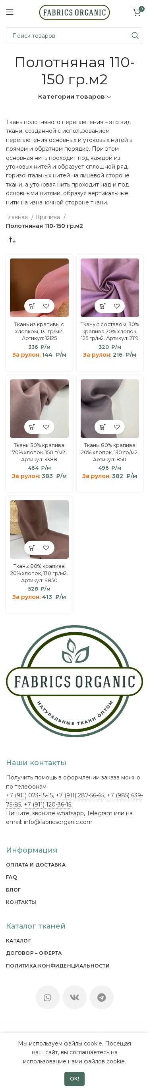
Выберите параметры (32, 306)
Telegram (99, 813)
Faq (11, 877)
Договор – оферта (34, 953)
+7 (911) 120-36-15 (47, 804)
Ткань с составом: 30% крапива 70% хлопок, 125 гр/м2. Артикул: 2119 (110, 331)
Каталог (18, 941)
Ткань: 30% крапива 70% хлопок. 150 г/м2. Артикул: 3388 (39, 452)
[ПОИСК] (134, 35)
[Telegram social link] (102, 997)
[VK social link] (75, 997)
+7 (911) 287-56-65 (80, 795)
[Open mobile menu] (10, 12)
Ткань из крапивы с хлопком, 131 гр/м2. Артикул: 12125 (39, 331)
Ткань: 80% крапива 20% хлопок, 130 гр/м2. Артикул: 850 (110, 452)
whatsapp (70, 813)
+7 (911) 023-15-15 (29, 795)
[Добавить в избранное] (46, 306)
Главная (17, 217)
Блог (13, 890)
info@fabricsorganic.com (58, 822)
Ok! (74, 1079)
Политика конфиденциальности (58, 966)
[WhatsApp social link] (48, 997)
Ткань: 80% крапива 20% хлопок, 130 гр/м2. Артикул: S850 (39, 573)
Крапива (49, 217)
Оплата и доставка (36, 865)
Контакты (21, 902)
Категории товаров (71, 96)
